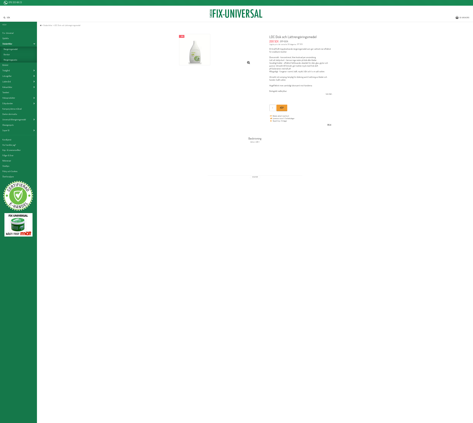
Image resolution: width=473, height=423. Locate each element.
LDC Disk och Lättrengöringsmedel (67, 25)
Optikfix (5, 38)
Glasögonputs (8, 125)
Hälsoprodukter (8, 98)
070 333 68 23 (15, 2)
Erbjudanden (7, 103)
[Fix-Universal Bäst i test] (18, 225)
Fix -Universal (8, 33)
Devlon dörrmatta (9, 114)
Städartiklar (7, 44)
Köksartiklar (7, 87)
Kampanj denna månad (12, 109)
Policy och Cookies (9, 171)
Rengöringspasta (10, 60)
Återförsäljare (8, 176)
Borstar (7, 54)
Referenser (6, 160)
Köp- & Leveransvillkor (11, 150)
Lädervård (6, 81)
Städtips (5, 166)
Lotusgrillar (7, 76)
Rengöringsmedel (11, 49)
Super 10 (5, 130)
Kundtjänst (6, 139)
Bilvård (5, 65)
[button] (463, 17)
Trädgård (6, 70)
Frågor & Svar (8, 155)
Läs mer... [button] (329, 94)
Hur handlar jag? (9, 145)
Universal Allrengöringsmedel (14, 119)
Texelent (5, 92)
